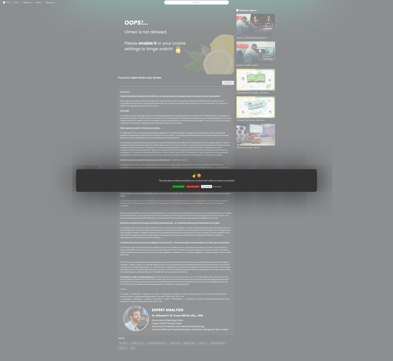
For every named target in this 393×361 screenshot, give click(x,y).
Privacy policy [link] (217, 186)
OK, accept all (178, 186)
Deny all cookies (193, 186)
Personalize (206, 186)
